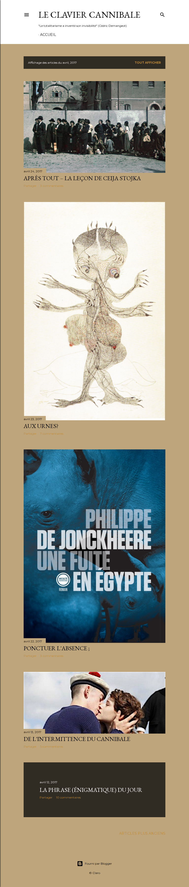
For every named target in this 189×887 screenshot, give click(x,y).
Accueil (48, 34)
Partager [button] (30, 186)
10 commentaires (68, 797)
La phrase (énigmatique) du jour (91, 790)
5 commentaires (51, 746)
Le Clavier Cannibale (89, 14)
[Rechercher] (162, 14)
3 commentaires (51, 186)
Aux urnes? (41, 426)
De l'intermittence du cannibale (77, 739)
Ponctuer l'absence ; (57, 648)
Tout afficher (148, 62)
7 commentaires (51, 433)
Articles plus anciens (142, 833)
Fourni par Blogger (98, 863)
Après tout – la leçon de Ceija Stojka (82, 178)
